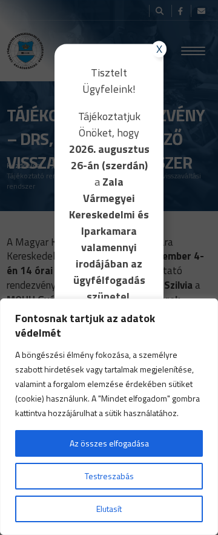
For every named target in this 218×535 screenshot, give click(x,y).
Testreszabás (109, 475)
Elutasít (109, 508)
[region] (109, 416)
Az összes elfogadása (109, 443)
